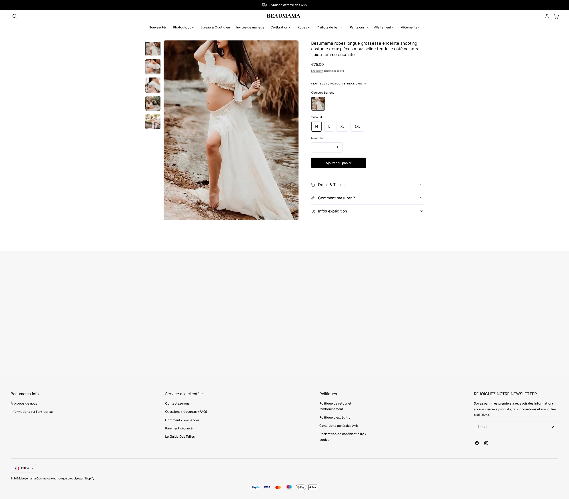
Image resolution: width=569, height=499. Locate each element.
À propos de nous (24, 403)
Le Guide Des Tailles (180, 437)
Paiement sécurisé (178, 428)
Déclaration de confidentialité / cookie (342, 437)
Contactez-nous (177, 403)
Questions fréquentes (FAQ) (186, 412)
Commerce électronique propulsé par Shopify (65, 478)
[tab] (152, 48)
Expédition (317, 70)
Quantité (317, 138)
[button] (15, 16)
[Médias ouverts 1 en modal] (290, 48)
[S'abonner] (553, 426)
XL (342, 126)
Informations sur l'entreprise (32, 412)
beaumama (28, 478)
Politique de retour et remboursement (335, 406)
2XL (357, 126)
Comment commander (182, 420)
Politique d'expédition (335, 417)
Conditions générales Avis (339, 426)
